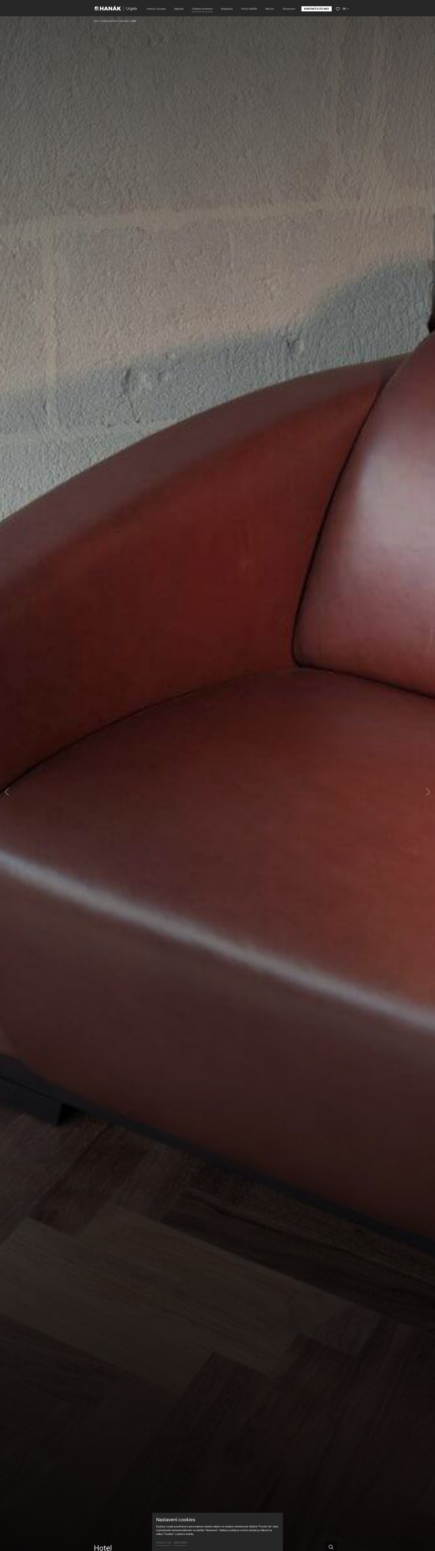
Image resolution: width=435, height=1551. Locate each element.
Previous (7, 791)
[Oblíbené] (338, 9)
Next (428, 791)
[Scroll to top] (427, 1543)
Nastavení (180, 1542)
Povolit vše (163, 1542)
